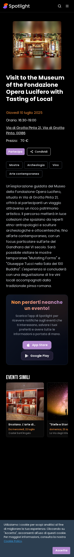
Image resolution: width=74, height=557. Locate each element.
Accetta (61, 550)
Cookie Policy (13, 541)
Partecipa (15, 152)
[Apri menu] (67, 6)
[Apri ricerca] (59, 6)
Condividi (41, 152)
